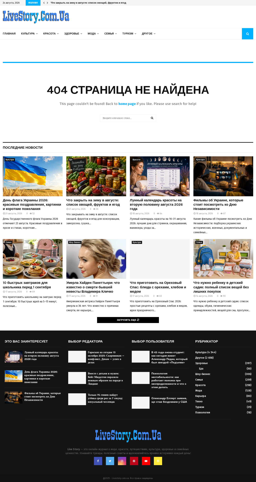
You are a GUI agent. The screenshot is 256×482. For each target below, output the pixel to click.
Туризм (127, 33)
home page (127, 104)
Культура (28, 33)
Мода (92, 33)
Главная (9, 33)
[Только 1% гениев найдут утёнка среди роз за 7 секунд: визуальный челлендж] (77, 399)
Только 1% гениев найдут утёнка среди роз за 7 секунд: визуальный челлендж (105, 398)
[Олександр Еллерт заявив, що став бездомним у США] (141, 403)
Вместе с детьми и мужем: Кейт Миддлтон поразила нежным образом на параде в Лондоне (105, 378)
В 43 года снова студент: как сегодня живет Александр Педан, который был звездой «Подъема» (169, 357)
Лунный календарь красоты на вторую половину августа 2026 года (91, 2)
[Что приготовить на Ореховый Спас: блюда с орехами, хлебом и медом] (160, 259)
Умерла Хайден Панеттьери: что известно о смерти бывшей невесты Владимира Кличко (93, 287)
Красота (49, 33)
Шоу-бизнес (75, 242)
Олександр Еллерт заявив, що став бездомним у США (169, 400)
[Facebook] (98, 461)
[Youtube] (146, 461)
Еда (70, 160)
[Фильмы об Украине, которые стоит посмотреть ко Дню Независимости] (223, 176)
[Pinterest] (134, 461)
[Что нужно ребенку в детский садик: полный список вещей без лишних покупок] (223, 259)
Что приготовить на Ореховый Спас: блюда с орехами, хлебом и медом (158, 287)
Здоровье (71, 33)
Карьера (200, 396)
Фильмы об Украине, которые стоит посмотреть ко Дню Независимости (218, 204)
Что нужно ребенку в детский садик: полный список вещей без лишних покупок (221, 287)
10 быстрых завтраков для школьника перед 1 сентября (27, 285)
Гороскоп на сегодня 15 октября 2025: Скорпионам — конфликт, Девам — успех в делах (106, 357)
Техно (199, 401)
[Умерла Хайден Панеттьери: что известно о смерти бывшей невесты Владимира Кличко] (96, 259)
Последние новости (23, 147)
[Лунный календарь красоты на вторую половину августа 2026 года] (160, 176)
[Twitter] (110, 461)
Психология (202, 412)
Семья (109, 33)
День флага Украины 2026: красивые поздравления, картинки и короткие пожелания (32, 204)
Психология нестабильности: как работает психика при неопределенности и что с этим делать (168, 380)
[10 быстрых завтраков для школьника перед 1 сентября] (33, 259)
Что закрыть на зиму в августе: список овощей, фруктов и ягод (93, 202)
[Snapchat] (158, 461)
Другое (147, 33)
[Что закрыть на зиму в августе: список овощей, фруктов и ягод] (96, 176)
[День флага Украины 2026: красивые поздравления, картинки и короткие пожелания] (33, 176)
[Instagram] (122, 461)
